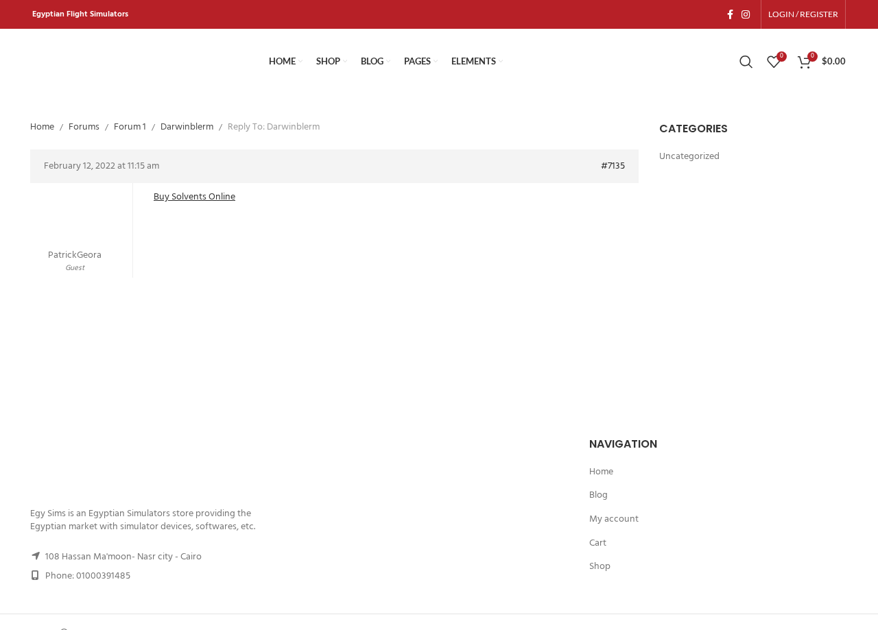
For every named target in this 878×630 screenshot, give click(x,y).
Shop (599, 567)
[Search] (746, 61)
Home (42, 127)
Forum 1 (130, 127)
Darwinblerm (187, 127)
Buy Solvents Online (194, 197)
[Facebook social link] (730, 14)
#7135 (613, 166)
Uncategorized (689, 157)
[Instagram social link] (745, 14)
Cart (597, 543)
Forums (84, 127)
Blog (598, 495)
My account (614, 519)
